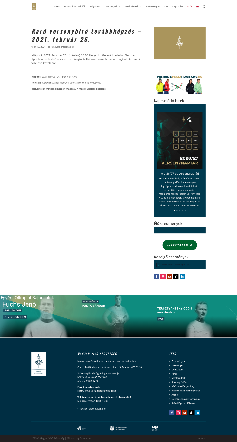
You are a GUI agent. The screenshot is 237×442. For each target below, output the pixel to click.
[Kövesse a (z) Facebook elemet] (156, 276)
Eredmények (131, 6)
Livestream (178, 245)
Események (178, 365)
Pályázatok (96, 6)
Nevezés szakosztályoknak (186, 398)
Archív (175, 394)
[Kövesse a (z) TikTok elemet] (175, 276)
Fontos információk (74, 6)
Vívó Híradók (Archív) (183, 386)
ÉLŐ (189, 6)
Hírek (57, 6)
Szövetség (151, 6)
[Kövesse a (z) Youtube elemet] (169, 276)
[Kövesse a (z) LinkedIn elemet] (182, 276)
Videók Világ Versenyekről (186, 390)
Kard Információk (64, 46)
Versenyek (111, 6)
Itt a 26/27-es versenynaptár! (179, 173)
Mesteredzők (179, 377)
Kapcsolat (177, 6)
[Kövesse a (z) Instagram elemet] (163, 276)
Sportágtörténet (180, 382)
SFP (166, 6)
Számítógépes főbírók (183, 403)
